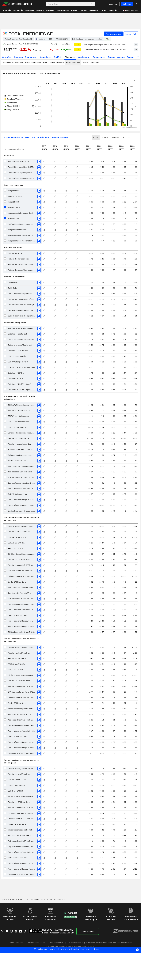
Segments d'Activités (90, 62)
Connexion (113, 4)
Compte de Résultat (33, 62)
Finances (69, 57)
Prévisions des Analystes (13, 62)
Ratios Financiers (73, 62)
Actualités (45, 57)
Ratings (111, 57)
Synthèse (6, 57)
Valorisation (83, 57)
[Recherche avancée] (92, 4)
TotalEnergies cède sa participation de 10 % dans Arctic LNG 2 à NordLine (106, 45)
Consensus (98, 57)
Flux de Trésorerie (57, 62)
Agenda (121, 57)
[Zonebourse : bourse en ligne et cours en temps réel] (17, 4)
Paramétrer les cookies (36, 943)
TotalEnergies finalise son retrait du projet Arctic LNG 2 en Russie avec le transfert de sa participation (106, 50)
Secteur (131, 57)
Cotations (18, 57)
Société (57, 57)
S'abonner (127, 4)
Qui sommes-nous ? (75, 943)
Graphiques (30, 57)
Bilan (45, 62)
